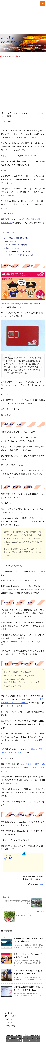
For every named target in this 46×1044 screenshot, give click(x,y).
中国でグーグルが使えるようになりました (19, 255)
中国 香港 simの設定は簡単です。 (16, 238)
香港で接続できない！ (12, 241)
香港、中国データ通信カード (34, 879)
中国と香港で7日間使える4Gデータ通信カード (19, 303)
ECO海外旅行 (15, 56)
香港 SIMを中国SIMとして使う (15, 248)
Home (4, 56)
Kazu (42, 884)
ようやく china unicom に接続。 (16, 245)
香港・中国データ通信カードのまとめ (18, 251)
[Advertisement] (23, 82)
